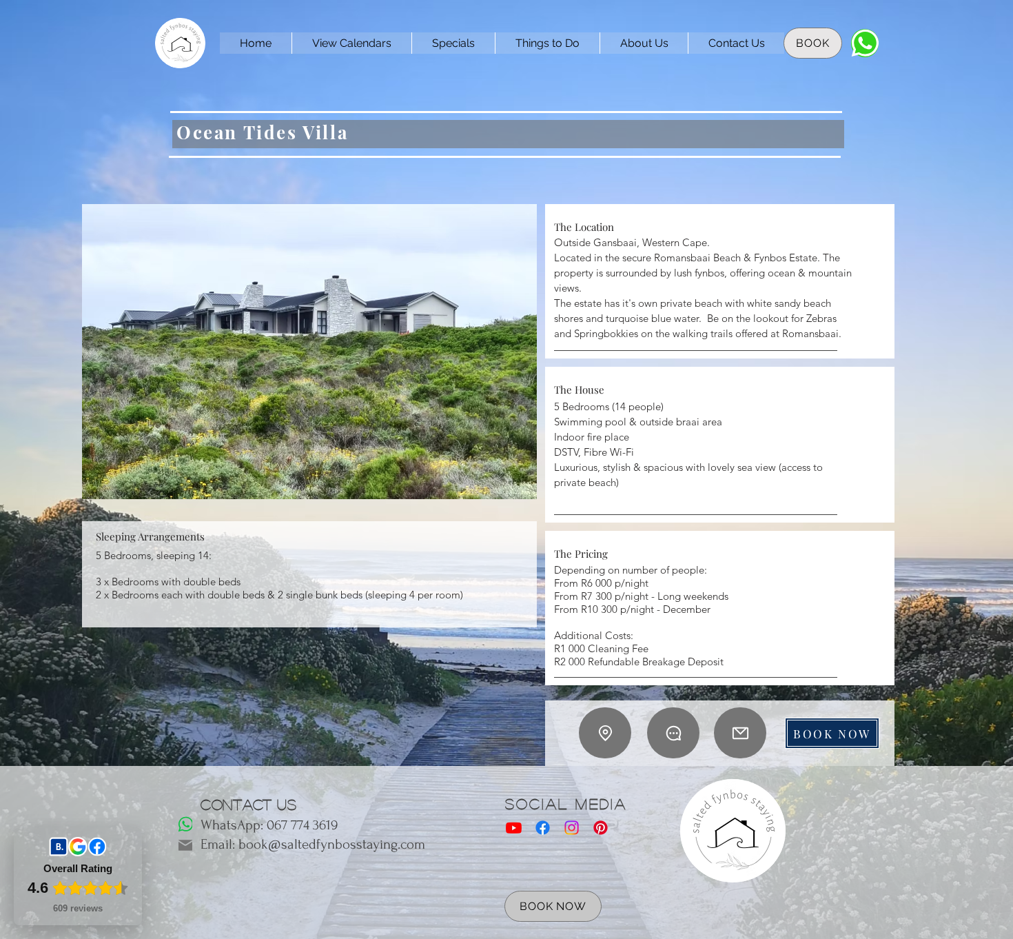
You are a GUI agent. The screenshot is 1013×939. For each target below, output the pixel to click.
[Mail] (740, 732)
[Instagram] (571, 827)
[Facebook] (542, 827)
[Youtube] (513, 827)
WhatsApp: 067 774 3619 (269, 825)
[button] (309, 351)
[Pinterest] (600, 827)
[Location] (605, 732)
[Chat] (865, 43)
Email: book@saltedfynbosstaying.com (313, 844)
